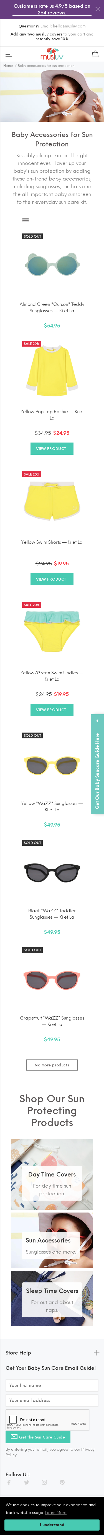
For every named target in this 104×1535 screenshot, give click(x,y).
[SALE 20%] (52, 501)
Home (8, 66)
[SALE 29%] (52, 370)
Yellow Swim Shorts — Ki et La (52, 542)
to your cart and (52, 36)
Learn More (56, 1512)
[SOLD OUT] (52, 263)
